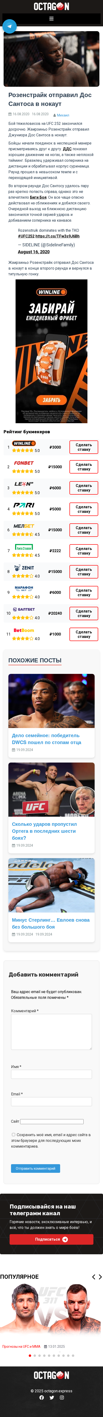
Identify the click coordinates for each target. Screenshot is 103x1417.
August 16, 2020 (34, 251)
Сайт (15, 1121)
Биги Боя (38, 197)
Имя (16, 1066)
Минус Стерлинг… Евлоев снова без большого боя (51, 923)
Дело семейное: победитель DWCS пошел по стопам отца (46, 739)
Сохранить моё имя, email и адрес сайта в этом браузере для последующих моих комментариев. (51, 1141)
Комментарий (25, 1011)
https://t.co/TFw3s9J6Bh (57, 236)
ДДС (67, 149)
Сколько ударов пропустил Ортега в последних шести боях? (44, 830)
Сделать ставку (84, 447)
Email (17, 1094)
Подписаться (47, 1239)
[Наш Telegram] (9, 26)
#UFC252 (26, 236)
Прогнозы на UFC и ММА (21, 1346)
